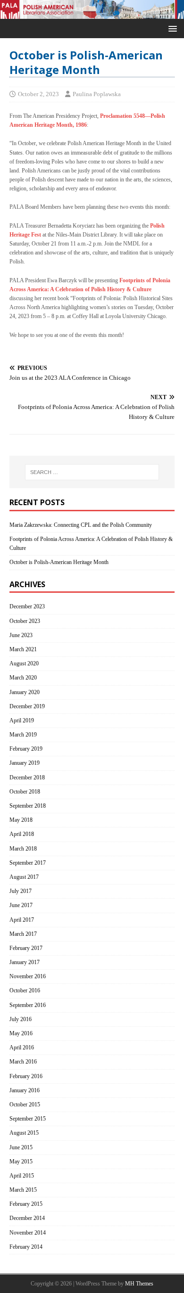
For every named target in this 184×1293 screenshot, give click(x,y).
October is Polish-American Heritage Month (59, 562)
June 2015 (21, 1147)
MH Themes (139, 1283)
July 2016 (20, 1019)
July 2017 (20, 891)
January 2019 (24, 763)
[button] (171, 28)
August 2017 (24, 877)
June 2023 (21, 635)
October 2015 (24, 1104)
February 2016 (25, 1076)
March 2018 (23, 848)
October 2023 (24, 621)
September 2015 (27, 1118)
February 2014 (25, 1247)
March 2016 (23, 1061)
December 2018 (27, 777)
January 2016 (24, 1090)
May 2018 (21, 820)
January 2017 (24, 962)
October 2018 (24, 791)
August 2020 (24, 663)
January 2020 (24, 692)
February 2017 (25, 948)
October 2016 (24, 990)
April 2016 (21, 1047)
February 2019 (25, 748)
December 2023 (27, 606)
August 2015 (24, 1132)
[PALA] (92, 14)
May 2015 (21, 1161)
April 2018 (21, 834)
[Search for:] (92, 472)
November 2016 (27, 976)
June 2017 (21, 905)
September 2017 (27, 862)
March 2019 (23, 734)
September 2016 (27, 1005)
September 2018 (27, 805)
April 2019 (21, 720)
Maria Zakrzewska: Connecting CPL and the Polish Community (80, 525)
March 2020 (23, 677)
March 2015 (23, 1190)
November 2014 (27, 1232)
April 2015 (21, 1175)
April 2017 (21, 920)
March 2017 (23, 934)
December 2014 (27, 1218)
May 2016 (21, 1033)
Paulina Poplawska (97, 94)
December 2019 (27, 706)
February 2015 (25, 1204)
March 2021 (23, 649)
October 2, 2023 (38, 94)
